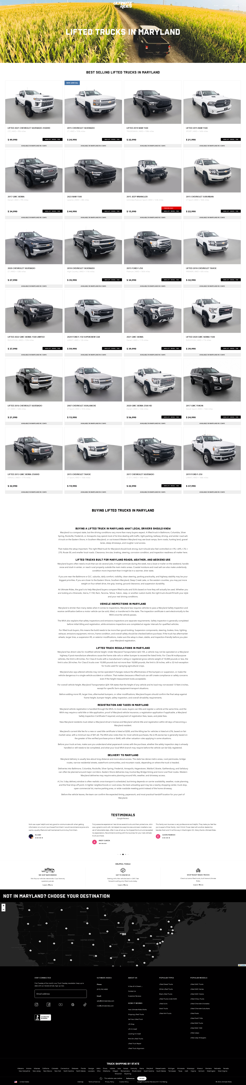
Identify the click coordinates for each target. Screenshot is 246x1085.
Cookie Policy (124, 1082)
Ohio (98, 1071)
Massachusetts (161, 1068)
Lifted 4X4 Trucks (165, 1013)
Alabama (20, 1068)
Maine (142, 1068)
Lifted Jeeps (194, 1033)
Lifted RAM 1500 (196, 1028)
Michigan (171, 1068)
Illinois (105, 1068)
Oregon (115, 1071)
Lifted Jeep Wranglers (198, 1038)
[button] (120, 854)
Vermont (201, 1071)
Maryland (149, 1068)
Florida (83, 1068)
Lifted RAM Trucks (196, 1023)
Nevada (226, 1068)
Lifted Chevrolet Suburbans (200, 1008)
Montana (208, 1068)
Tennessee (172, 1071)
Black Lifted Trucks (165, 994)
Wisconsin (118, 1074)
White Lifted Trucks (166, 989)
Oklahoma (106, 1071)
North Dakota (80, 1071)
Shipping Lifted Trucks (136, 1014)
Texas (180, 1071)
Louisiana (91, 1071)
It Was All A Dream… (135, 986)
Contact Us (132, 991)
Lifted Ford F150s (196, 1018)
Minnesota (180, 1068)
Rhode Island (136, 1071)
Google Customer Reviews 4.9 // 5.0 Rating (152, 1082)
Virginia (193, 1071)
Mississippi (190, 1068)
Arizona (28, 1068)
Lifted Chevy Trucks (197, 999)
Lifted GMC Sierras (197, 989)
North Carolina (69, 1071)
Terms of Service (94, 1082)
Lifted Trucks (25, 5)
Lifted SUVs (163, 1004)
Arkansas (37, 1068)
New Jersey (37, 1071)
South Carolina (149, 1071)
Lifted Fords (194, 1013)
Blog (216, 5)
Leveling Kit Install (134, 1034)
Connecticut (65, 1068)
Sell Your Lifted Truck (135, 1019)
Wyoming (127, 1074)
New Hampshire (24, 1071)
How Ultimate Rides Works (137, 1009)
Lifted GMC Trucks (196, 984)
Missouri (200, 1068)
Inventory (11, 5)
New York (57, 1071)
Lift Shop (39, 5)
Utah (186, 1071)
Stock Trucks (163, 1008)
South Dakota (161, 1071)
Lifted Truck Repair (134, 1043)
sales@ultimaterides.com (105, 1001)
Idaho (98, 1068)
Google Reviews (123, 818)
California (45, 1068)
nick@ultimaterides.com (105, 1006)
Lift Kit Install (132, 1029)
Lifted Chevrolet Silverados (199, 1004)
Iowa (119, 1068)
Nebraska (217, 1068)
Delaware (75, 1068)
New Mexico (47, 1071)
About (225, 5)
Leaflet (242, 965)
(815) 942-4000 (102, 989)
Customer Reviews (134, 996)
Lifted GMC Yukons (197, 994)
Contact (235, 5)
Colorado (55, 1068)
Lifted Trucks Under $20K (168, 999)
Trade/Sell (52, 5)
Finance (64, 5)
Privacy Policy (109, 1082)
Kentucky (134, 1068)
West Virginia (222, 1071)
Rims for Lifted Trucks (135, 1039)
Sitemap (80, 1082)
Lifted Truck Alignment (136, 1048)
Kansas (125, 1068)
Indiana (112, 1068)
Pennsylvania (125, 1071)
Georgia (91, 1068)
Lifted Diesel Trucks (166, 984)
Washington (211, 1071)
